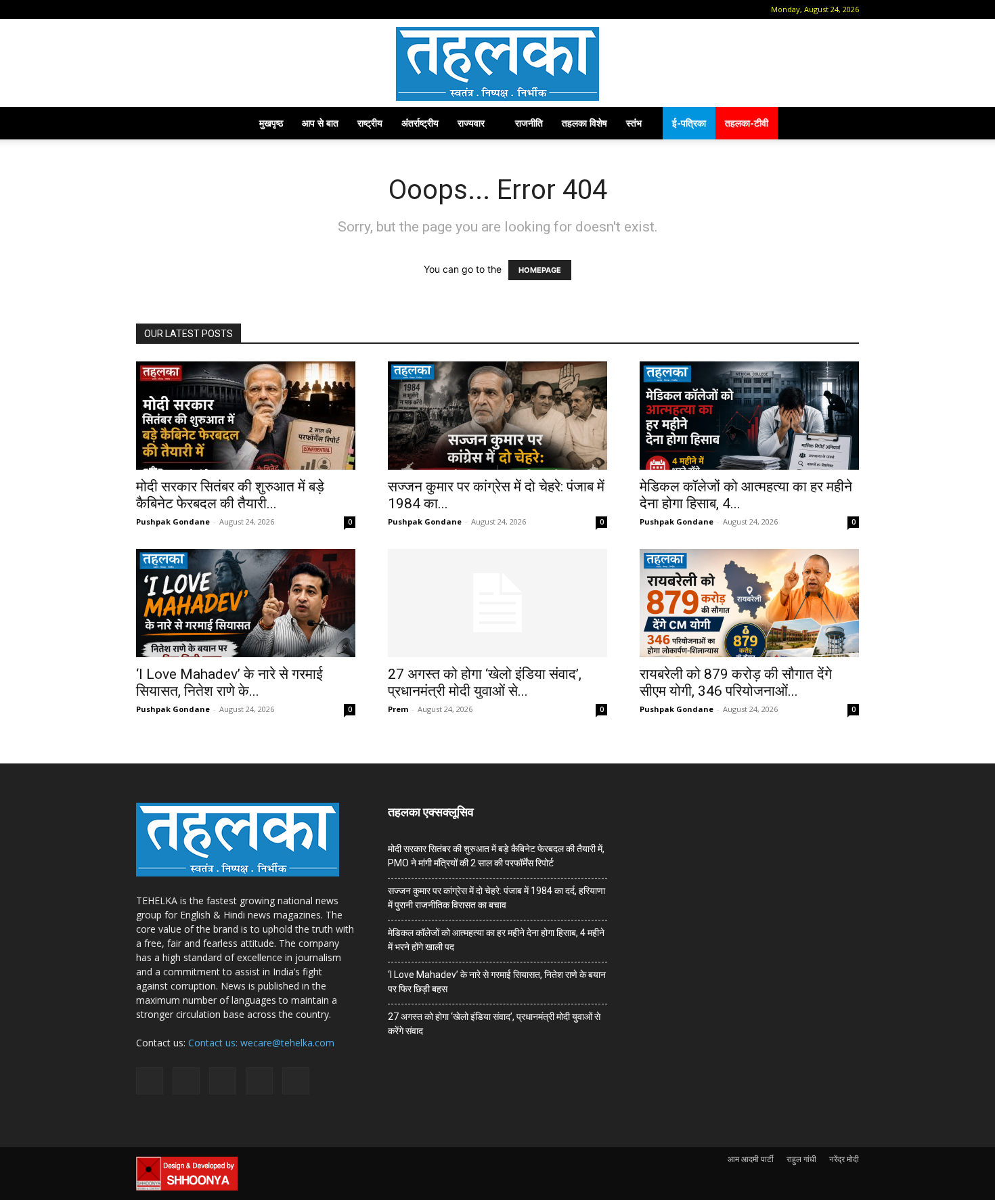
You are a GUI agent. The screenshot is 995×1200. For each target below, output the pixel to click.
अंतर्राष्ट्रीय (420, 122)
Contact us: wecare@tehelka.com (261, 1042)
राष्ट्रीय (369, 122)
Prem (398, 709)
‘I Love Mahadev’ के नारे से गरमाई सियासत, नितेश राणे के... (229, 682)
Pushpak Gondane (173, 521)
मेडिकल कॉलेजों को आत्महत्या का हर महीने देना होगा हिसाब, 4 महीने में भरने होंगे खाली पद (496, 939)
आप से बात (320, 122)
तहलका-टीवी (746, 122)
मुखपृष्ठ (271, 122)
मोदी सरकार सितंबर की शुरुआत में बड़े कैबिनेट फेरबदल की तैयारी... (230, 495)
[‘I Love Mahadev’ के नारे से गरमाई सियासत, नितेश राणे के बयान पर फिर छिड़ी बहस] (245, 603)
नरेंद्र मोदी (844, 1159)
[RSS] (211, 9)
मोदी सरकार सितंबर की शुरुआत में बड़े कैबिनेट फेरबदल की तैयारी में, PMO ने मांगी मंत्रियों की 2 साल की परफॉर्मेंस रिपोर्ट (496, 855)
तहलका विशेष (584, 122)
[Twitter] (233, 9)
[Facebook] (166, 9)
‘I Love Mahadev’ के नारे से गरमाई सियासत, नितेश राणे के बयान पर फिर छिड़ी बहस (497, 981)
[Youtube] (256, 9)
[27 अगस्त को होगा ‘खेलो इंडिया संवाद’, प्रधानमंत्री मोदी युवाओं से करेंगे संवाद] (497, 603)
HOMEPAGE (539, 270)
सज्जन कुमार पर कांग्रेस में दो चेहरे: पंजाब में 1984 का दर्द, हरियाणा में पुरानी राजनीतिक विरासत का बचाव (496, 897)
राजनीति (529, 122)
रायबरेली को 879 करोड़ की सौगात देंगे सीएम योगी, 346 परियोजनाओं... (736, 682)
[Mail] (189, 9)
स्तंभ (634, 122)
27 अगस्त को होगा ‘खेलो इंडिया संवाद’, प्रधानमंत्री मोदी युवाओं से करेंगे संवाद (494, 1023)
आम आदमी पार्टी (751, 1159)
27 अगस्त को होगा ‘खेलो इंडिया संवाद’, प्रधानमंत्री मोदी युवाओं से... (484, 682)
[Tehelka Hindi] (497, 64)
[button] (146, 9)
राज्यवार (471, 122)
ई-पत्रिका (689, 122)
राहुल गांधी (801, 1159)
